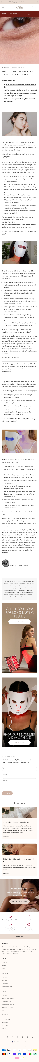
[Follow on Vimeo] (32, 1037)
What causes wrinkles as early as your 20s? (21, 90)
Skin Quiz (4, 980)
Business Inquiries (7, 986)
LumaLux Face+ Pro (8, 222)
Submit (7, 793)
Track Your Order (7, 1001)
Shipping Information (8, 998)
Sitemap (4, 965)
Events (3, 968)
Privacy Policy (6, 762)
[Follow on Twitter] (8, 1037)
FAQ (3, 1011)
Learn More (26, 2)
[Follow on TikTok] (27, 1037)
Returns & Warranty (7, 1008)
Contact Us (5, 1014)
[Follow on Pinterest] (18, 1037)
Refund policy (6, 1029)
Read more (6, 836)
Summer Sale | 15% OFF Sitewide (9, 13)
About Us (4, 962)
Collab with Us (6, 983)
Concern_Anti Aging (18, 67)
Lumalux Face (25, 346)
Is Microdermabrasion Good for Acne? (17, 822)
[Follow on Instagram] (13, 1037)
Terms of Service (19, 762)
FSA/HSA (4, 977)
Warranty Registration (8, 1004)
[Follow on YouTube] (22, 1037)
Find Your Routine (19, 901)
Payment (4, 995)
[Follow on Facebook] (3, 1037)
